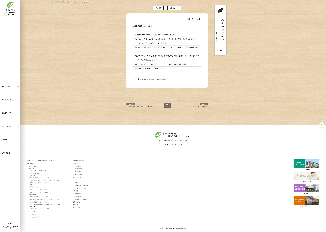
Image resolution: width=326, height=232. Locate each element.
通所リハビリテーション (36, 187)
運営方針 (77, 182)
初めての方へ (6, 86)
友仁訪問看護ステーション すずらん (39, 177)
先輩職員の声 (78, 193)
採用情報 (4, 139)
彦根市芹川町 (78, 171)
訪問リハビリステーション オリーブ (39, 182)
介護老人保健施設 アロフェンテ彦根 (39, 209)
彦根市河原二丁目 (79, 163)
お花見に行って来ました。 (200, 106)
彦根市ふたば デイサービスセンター (39, 192)
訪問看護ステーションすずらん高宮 (39, 196)
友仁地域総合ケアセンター (307, 206)
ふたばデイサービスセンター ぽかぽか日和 (139, 106)
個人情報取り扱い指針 (80, 188)
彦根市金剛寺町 (79, 169)
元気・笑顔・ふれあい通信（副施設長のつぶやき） (64, 2)
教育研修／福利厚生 (80, 196)
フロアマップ (35, 217)
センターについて (7, 126)
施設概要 (34, 214)
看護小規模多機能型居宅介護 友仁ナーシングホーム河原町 (45, 204)
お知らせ (75, 205)
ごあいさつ (77, 180)
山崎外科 (306, 193)
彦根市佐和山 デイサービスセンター (39, 189)
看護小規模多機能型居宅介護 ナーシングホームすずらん (44, 180)
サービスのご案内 (7, 99)
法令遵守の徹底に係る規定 (81, 185)
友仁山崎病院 (306, 169)
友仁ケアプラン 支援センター (38, 170)
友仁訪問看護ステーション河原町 (38, 202)
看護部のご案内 (307, 181)
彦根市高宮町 (78, 166)
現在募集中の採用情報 (80, 199)
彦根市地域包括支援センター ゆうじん (40, 173)
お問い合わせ (6, 153)
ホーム (37, 2)
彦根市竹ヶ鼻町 (79, 174)
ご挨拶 (33, 211)
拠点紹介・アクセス (8, 113)
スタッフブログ (45, 2)
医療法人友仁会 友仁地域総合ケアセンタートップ (40, 160)
